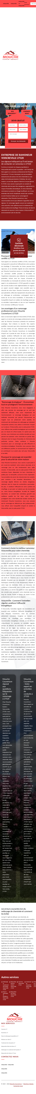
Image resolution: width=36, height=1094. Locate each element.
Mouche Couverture (16, 1084)
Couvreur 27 (23, 12)
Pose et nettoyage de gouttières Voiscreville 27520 (5, 995)
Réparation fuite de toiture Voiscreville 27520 (13, 985)
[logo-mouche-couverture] (14, 1017)
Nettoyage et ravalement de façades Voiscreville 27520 (6, 985)
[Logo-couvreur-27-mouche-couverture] (10, 55)
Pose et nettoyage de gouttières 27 (25, 35)
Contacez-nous (26, 112)
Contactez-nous (18, 1086)
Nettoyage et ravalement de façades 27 (26, 84)
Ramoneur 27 (23, 23)
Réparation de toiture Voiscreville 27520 (13, 994)
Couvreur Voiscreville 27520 (21, 983)
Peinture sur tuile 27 (25, 47)
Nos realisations (12, 112)
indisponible (6, 3)
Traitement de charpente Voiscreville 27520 (29, 985)
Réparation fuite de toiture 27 (27, 71)
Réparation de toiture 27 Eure (26, 96)
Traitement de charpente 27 (26, 59)
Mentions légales (28, 1084)
